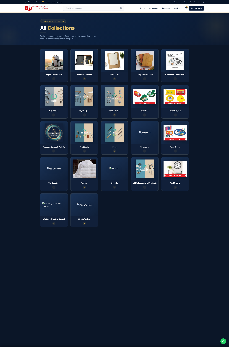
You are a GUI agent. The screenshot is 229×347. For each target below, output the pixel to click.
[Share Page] (223, 341)
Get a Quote (196, 8)
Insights (177, 8)
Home (142, 8)
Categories (153, 8)
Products (166, 8)
